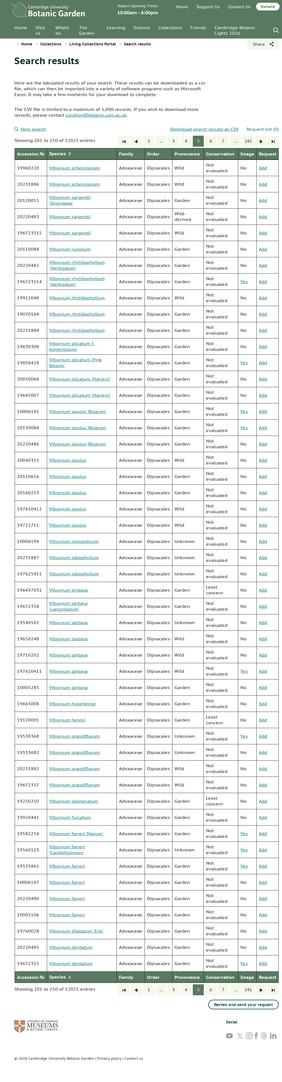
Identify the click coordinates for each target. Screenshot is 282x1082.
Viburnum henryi (67, 720)
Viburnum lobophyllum (74, 557)
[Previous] (136, 141)
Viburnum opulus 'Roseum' (78, 411)
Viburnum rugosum (70, 249)
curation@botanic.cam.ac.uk (96, 115)
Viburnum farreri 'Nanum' (76, 833)
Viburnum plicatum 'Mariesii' (80, 379)
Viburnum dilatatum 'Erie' (76, 931)
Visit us (40, 30)
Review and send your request (243, 1004)
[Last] (273, 141)
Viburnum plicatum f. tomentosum (71, 346)
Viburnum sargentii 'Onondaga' (70, 200)
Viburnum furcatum (70, 817)
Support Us (208, 6)
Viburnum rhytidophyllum (77, 297)
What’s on (62, 30)
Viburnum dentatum (71, 947)
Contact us (133, 1058)
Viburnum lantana (68, 622)
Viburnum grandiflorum (74, 736)
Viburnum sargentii (70, 216)
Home (20, 27)
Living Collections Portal (92, 44)
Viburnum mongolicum (74, 541)
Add (263, 168)
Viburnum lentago (68, 590)
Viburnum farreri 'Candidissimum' (67, 849)
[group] (146, 565)
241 (248, 141)
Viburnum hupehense (72, 703)
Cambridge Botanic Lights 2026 (235, 30)
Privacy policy (109, 1058)
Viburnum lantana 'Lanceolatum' (68, 606)
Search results (46, 60)
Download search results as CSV (204, 129)
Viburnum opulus (67, 460)
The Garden (86, 30)
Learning (116, 27)
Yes (244, 281)
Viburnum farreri (67, 866)
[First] (123, 141)
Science (142, 27)
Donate (268, 6)
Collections (170, 27)
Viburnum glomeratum (73, 801)
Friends (198, 27)
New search (33, 129)
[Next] (260, 141)
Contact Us (239, 6)
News (182, 6)
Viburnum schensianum (74, 168)
